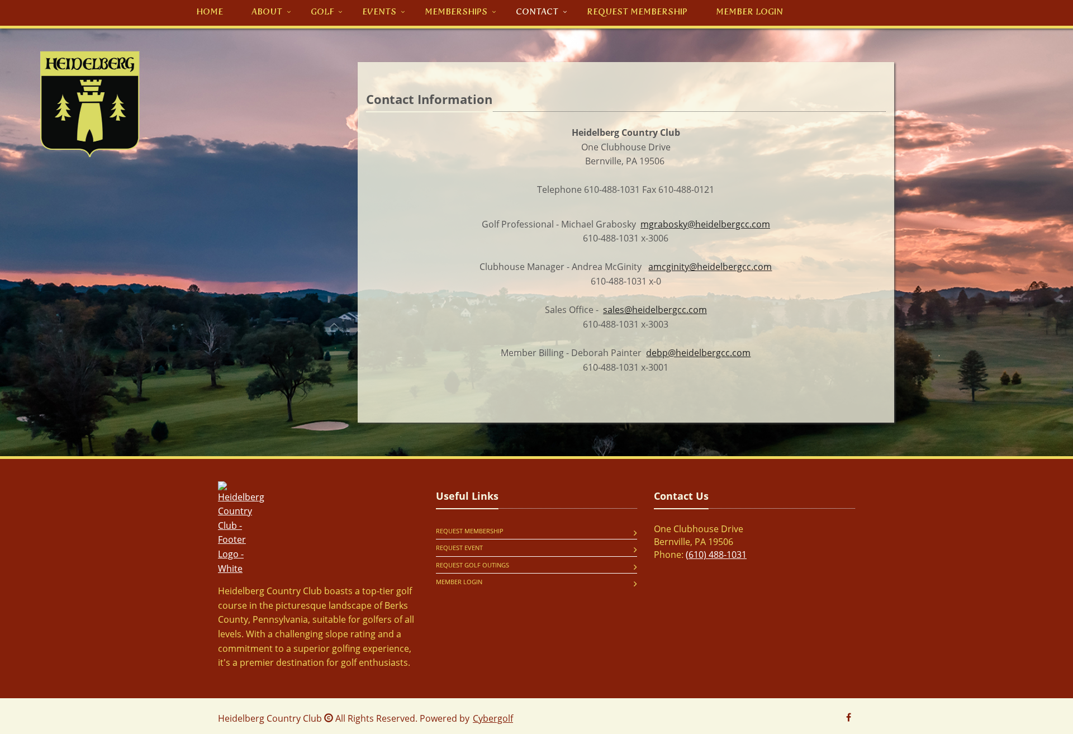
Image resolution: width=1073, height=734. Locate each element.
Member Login (459, 581)
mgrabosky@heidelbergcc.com (705, 224)
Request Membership (470, 531)
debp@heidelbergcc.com (698, 353)
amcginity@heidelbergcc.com (710, 267)
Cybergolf (493, 718)
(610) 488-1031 (716, 554)
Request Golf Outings (472, 565)
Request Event (459, 547)
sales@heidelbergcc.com (655, 310)
